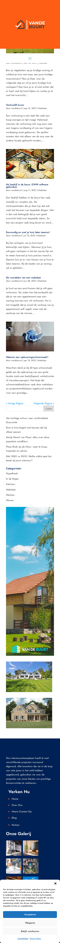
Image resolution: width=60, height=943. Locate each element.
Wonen (10, 500)
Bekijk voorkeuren (30, 931)
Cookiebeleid (23, 938)
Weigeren (30, 923)
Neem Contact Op (22, 811)
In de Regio (12, 479)
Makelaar (42, 108)
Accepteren (30, 914)
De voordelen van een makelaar (23, 277)
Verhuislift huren (15, 105)
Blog (14, 818)
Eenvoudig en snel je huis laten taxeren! (28, 232)
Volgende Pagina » (44, 403)
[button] (55, 883)
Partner (16, 825)
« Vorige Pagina (14, 403)
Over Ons (17, 805)
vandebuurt (16, 108)
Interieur (10, 484)
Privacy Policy (35, 938)
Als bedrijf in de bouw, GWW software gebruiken (27, 186)
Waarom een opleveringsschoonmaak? (27, 357)
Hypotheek (12, 473)
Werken (10, 495)
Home (15, 799)
